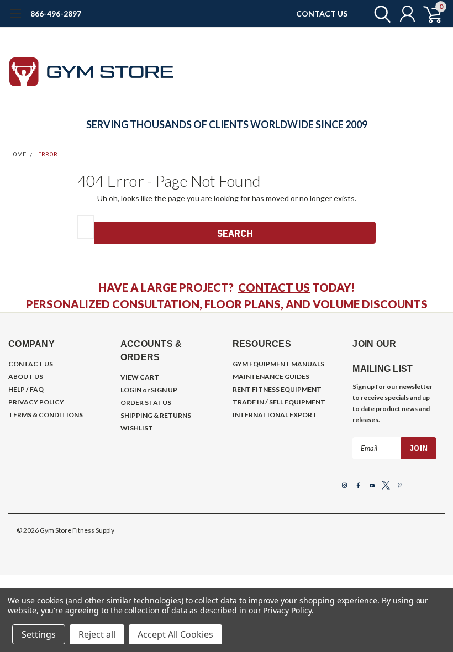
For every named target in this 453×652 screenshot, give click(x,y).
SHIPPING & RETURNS (155, 415)
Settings (39, 634)
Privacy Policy (287, 610)
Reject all (96, 634)
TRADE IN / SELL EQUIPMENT (279, 402)
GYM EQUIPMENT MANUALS (278, 364)
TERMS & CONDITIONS (45, 415)
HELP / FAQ (26, 389)
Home (17, 154)
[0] (428, 14)
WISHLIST (136, 428)
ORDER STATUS (145, 402)
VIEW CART (139, 377)
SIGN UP (164, 390)
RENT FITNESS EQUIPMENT (277, 389)
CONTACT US (321, 13)
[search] (380, 14)
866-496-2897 (55, 13)
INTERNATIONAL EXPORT (275, 415)
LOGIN (130, 390)
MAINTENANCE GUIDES (271, 376)
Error (47, 154)
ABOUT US (25, 376)
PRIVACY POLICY (36, 402)
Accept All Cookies (175, 634)
